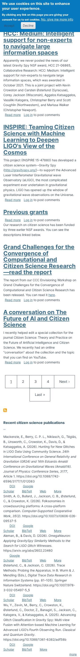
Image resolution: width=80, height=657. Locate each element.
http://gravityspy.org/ (20, 170)
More (57, 491)
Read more (13, 115)
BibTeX (27, 491)
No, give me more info (57, 19)
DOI (12, 486)
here (51, 295)
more (73, 654)
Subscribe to (5, 410)
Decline (28, 25)
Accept (9, 25)
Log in (28, 115)
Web (43, 491)
